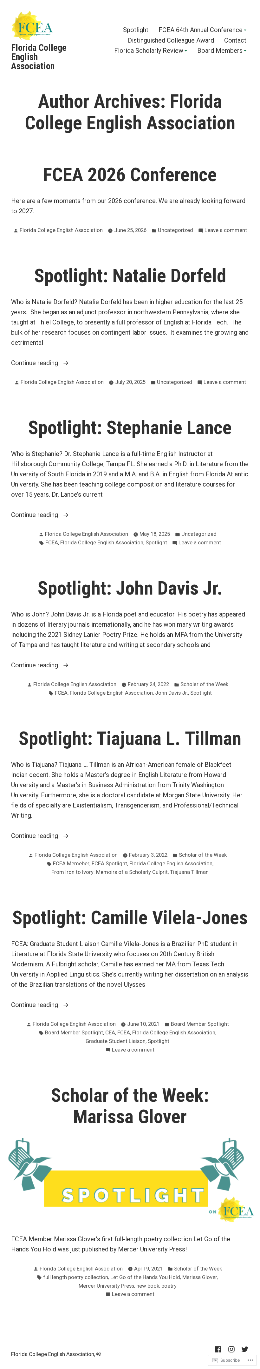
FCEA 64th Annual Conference (201, 30)
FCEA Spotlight (109, 864)
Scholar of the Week (204, 684)
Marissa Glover (199, 1277)
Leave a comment (226, 231)
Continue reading (35, 363)
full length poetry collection (75, 1277)
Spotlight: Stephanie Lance (130, 428)
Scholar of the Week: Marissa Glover (130, 1106)
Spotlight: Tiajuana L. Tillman (130, 738)
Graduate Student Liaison (116, 1041)
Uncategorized (175, 230)
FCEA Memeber (71, 864)
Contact (235, 40)
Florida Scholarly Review (148, 51)
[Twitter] (243, 1349)
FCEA (51, 543)
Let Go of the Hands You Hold (145, 1277)
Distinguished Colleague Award (171, 40)
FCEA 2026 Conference (130, 175)
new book (147, 1286)
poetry (169, 1286)
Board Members (220, 51)
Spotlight (135, 30)
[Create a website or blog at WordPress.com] (98, 1354)
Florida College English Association (61, 230)
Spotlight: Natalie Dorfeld (130, 276)
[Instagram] (231, 1349)
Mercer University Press (106, 1286)
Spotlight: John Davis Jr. (130, 588)
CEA (110, 1033)
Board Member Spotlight (200, 1024)
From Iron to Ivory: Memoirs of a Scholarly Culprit (109, 872)
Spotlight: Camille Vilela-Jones (130, 918)
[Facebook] (219, 1349)
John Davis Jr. (171, 693)
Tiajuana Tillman (189, 872)
